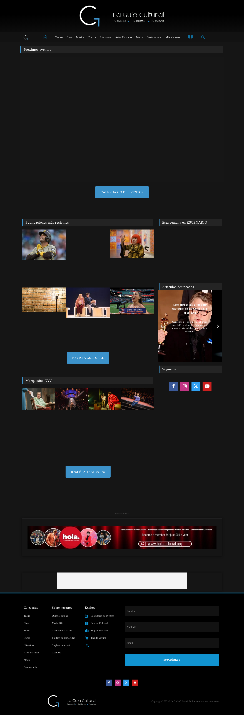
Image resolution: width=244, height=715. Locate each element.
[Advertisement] (122, 581)
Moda (139, 37)
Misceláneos (173, 37)
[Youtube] (207, 386)
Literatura (105, 37)
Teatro (59, 37)
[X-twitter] (195, 386)
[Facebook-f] (173, 386)
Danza (92, 37)
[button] (162, 326)
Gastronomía (154, 37)
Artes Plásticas (123, 37)
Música (80, 37)
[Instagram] (184, 386)
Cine (69, 37)
